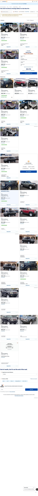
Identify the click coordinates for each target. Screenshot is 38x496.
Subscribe (31, 389)
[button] (33, 1)
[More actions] (17, 47)
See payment (3, 38)
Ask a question (28, 171)
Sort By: (28, 20)
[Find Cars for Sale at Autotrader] (4, 1)
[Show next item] (17, 185)
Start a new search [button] (34, 378)
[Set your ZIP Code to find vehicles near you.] (29, 8)
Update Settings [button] (33, 70)
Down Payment (23, 61)
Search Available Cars (28, 73)
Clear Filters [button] (27, 11)
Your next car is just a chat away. (19, 3)
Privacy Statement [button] (12, 391)
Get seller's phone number (23, 336)
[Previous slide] (2, 89)
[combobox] (6, 12)
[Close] (33, 487)
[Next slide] (36, 89)
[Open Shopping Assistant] (37, 489)
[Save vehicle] (17, 24)
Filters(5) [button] (16, 11)
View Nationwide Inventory (19, 395)
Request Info (8, 46)
